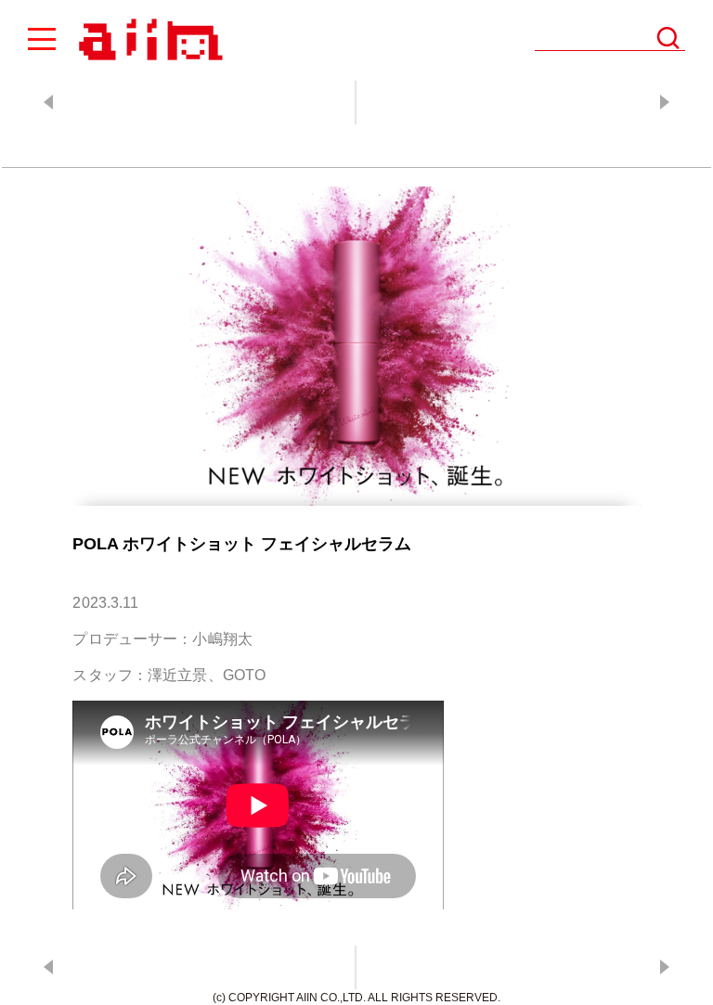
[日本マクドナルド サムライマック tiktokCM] (180, 102)
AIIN (148, 40)
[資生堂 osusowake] (533, 102)
